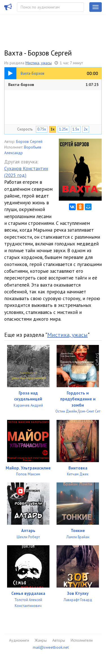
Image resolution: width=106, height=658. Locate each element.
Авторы (58, 640)
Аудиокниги (19, 640)
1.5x (75, 129)
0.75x (41, 129)
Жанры (41, 640)
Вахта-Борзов (53, 84)
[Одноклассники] (80, 206)
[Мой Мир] (88, 206)
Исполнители (82, 640)
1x (53, 129)
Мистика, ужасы (38, 62)
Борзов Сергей (29, 141)
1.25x (63, 129)
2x (86, 129)
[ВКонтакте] (72, 206)
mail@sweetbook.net (51, 647)
